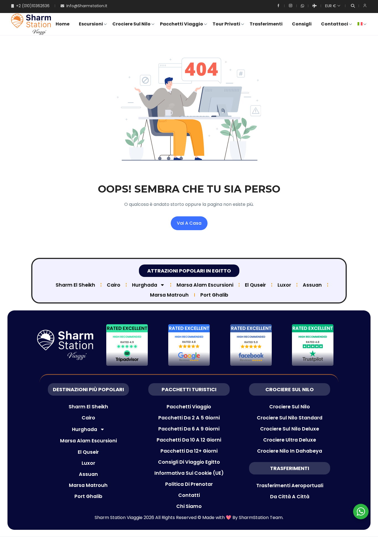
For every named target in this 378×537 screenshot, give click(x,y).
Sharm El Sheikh (75, 285)
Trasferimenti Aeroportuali (289, 485)
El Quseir (255, 285)
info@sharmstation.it (86, 6)
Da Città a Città (289, 496)
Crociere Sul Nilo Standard (289, 417)
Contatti (189, 495)
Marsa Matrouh (169, 295)
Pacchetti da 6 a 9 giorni (188, 429)
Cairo (113, 285)
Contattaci (334, 24)
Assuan (312, 285)
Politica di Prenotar (189, 484)
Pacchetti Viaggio (181, 24)
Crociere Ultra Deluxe (289, 440)
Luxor (284, 285)
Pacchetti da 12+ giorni (189, 451)
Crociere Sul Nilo (131, 24)
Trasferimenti (266, 24)
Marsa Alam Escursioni (205, 285)
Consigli (302, 24)
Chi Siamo (189, 506)
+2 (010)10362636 (33, 6)
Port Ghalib (214, 295)
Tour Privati (226, 24)
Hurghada (144, 285)
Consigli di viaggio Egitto (189, 462)
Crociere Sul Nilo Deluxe (289, 429)
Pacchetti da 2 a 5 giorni (189, 417)
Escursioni (91, 24)
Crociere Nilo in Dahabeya (289, 451)
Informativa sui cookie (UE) (189, 473)
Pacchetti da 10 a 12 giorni (189, 440)
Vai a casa (189, 223)
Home (62, 24)
